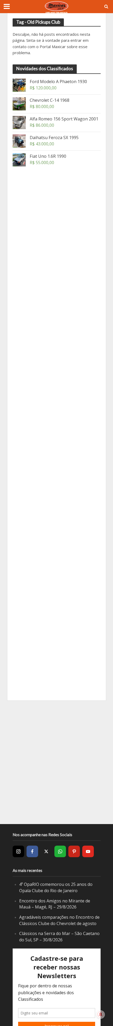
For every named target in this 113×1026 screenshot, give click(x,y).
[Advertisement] (52, 242)
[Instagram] (18, 851)
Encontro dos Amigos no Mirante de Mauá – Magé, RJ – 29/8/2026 (54, 904)
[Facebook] (32, 851)
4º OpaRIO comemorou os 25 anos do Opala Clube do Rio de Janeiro (56, 887)
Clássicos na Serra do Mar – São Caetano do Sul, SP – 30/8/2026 (59, 937)
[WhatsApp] (60, 851)
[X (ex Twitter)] (46, 851)
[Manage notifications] (100, 1014)
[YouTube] (88, 851)
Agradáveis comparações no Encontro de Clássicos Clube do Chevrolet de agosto (59, 920)
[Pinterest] (74, 851)
